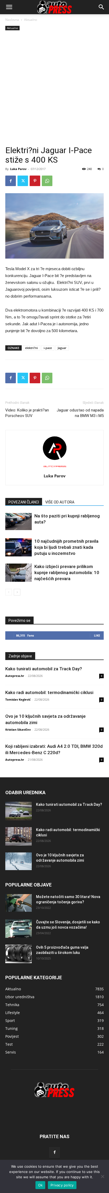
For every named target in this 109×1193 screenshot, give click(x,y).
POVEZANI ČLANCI (23, 502)
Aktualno (30, 19)
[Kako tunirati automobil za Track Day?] (18, 811)
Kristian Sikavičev (18, 729)
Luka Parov (18, 169)
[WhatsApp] (47, 181)
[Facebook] (10, 181)
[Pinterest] (35, 181)
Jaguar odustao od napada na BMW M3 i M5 (80, 413)
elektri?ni (31, 348)
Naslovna (12, 19)
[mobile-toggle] (9, 7)
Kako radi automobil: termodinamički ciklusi (49, 692)
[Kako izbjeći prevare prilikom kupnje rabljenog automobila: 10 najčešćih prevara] (18, 573)
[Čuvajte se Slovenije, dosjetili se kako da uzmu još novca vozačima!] (18, 928)
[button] (101, 7)
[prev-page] (8, 592)
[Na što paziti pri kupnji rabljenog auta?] (18, 521)
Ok (40, 1185)
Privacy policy (62, 1185)
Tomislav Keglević (18, 699)
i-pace (48, 348)
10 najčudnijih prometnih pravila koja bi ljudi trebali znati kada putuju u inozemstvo (66, 547)
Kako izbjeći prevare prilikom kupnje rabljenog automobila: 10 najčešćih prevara (66, 572)
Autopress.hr (14, 676)
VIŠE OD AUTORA (59, 502)
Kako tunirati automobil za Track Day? (43, 668)
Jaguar (62, 348)
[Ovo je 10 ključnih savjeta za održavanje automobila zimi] (18, 861)
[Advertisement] (54, 88)
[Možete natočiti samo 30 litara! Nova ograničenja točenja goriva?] (18, 903)
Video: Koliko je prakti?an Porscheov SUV (27, 413)
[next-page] (17, 592)
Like (97, 635)
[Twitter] (22, 181)
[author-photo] (54, 468)
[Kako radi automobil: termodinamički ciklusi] (18, 836)
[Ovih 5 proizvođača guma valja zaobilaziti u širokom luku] (18, 954)
